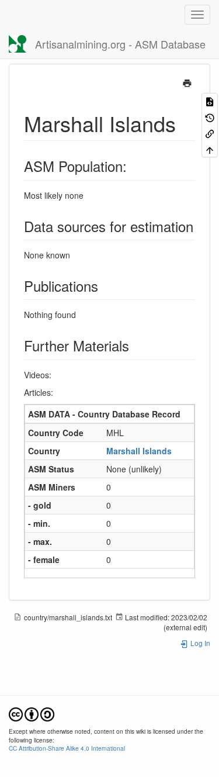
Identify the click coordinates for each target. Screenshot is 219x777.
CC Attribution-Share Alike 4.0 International (67, 748)
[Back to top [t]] (209, 148)
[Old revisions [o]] (209, 116)
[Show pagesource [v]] (209, 101)
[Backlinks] (209, 133)
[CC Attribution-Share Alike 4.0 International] (31, 713)
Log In (199, 643)
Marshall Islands (139, 451)
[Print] (187, 82)
